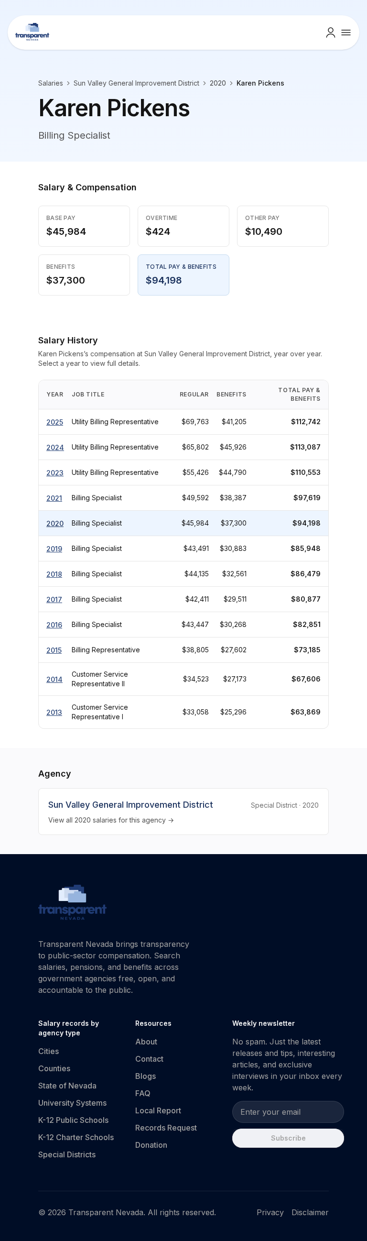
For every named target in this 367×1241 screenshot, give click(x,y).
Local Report (158, 1110)
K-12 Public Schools (73, 1120)
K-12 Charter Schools (76, 1137)
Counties (54, 1068)
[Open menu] (346, 32)
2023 (55, 473)
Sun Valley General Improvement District (136, 83)
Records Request (166, 1127)
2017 (54, 599)
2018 (54, 574)
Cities (48, 1051)
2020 (55, 523)
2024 (55, 447)
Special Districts (67, 1154)
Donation (151, 1145)
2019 (54, 549)
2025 (54, 422)
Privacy (270, 1212)
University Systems (72, 1103)
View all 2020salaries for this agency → (111, 820)
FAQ (143, 1093)
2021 (54, 498)
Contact (149, 1059)
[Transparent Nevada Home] (72, 904)
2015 (54, 650)
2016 (54, 625)
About (146, 1041)
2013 (54, 712)
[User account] (330, 32)
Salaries (50, 83)
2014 (54, 679)
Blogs (145, 1076)
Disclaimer (310, 1212)
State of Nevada (67, 1085)
